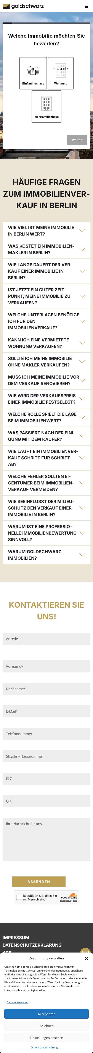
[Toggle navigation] (86, 6)
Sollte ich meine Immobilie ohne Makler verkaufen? (40, 362)
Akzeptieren (46, 1014)
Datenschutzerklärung (44, 1047)
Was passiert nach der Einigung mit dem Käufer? (41, 436)
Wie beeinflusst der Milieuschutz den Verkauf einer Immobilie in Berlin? (41, 508)
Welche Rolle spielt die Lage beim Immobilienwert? (42, 417)
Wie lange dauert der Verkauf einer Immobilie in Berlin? (40, 271)
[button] (86, 958)
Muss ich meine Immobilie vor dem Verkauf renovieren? (43, 380)
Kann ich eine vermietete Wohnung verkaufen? (38, 343)
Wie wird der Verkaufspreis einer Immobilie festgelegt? (42, 399)
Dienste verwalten (17, 1002)
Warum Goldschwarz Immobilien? (34, 555)
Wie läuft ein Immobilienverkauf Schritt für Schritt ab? (43, 458)
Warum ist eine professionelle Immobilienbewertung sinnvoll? (42, 533)
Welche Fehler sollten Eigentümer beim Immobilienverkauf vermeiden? (41, 483)
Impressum (16, 937)
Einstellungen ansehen (46, 1037)
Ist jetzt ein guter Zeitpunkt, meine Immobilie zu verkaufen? (39, 296)
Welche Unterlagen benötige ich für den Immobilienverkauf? (43, 321)
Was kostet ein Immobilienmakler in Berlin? (41, 249)
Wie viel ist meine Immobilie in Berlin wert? (41, 231)
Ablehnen (47, 1026)
